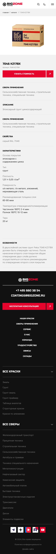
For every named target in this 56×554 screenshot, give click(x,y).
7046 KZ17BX (25, 12)
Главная (6, 12)
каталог (14, 12)
